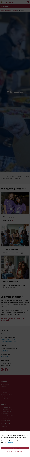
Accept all (15, 448)
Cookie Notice (9, 442)
